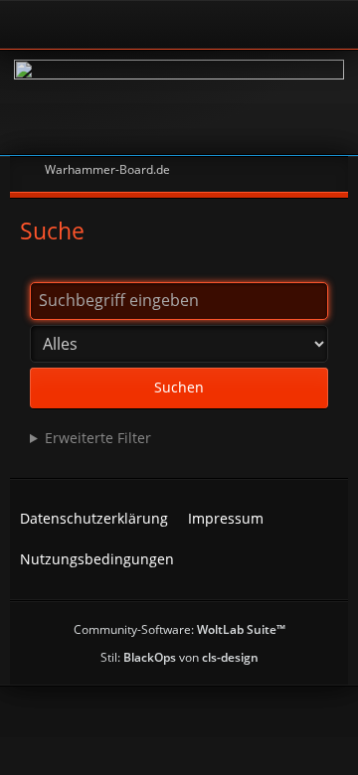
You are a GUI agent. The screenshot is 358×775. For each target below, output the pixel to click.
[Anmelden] (124, 24)
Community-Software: (179, 629)
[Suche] (272, 25)
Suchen (179, 387)
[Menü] (332, 25)
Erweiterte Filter (98, 437)
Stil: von (179, 657)
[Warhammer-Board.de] (179, 102)
